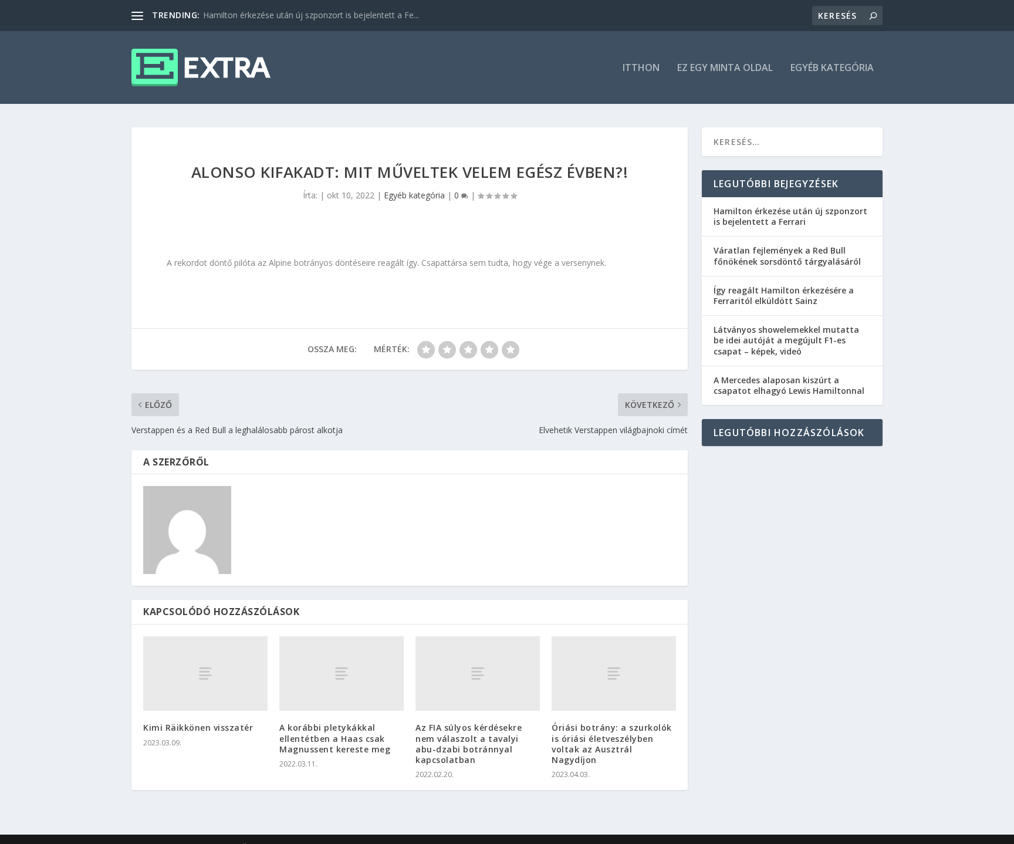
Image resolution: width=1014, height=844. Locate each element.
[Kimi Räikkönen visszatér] (205, 673)
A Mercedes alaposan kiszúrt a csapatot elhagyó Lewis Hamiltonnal (789, 385)
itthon (641, 68)
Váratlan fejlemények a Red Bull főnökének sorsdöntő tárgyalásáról (787, 255)
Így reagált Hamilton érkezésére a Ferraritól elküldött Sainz (784, 295)
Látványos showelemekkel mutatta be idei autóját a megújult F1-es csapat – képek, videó (786, 340)
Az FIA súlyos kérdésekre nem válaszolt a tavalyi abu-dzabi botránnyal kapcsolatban (468, 743)
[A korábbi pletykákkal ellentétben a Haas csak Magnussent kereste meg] (341, 673)
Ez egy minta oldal (725, 68)
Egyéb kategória (832, 68)
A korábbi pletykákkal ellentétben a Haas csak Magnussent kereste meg (334, 738)
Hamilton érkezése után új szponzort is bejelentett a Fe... (311, 15)
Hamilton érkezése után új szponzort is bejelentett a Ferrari (790, 216)
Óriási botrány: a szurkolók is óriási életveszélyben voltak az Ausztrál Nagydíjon (612, 743)
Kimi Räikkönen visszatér (198, 727)
